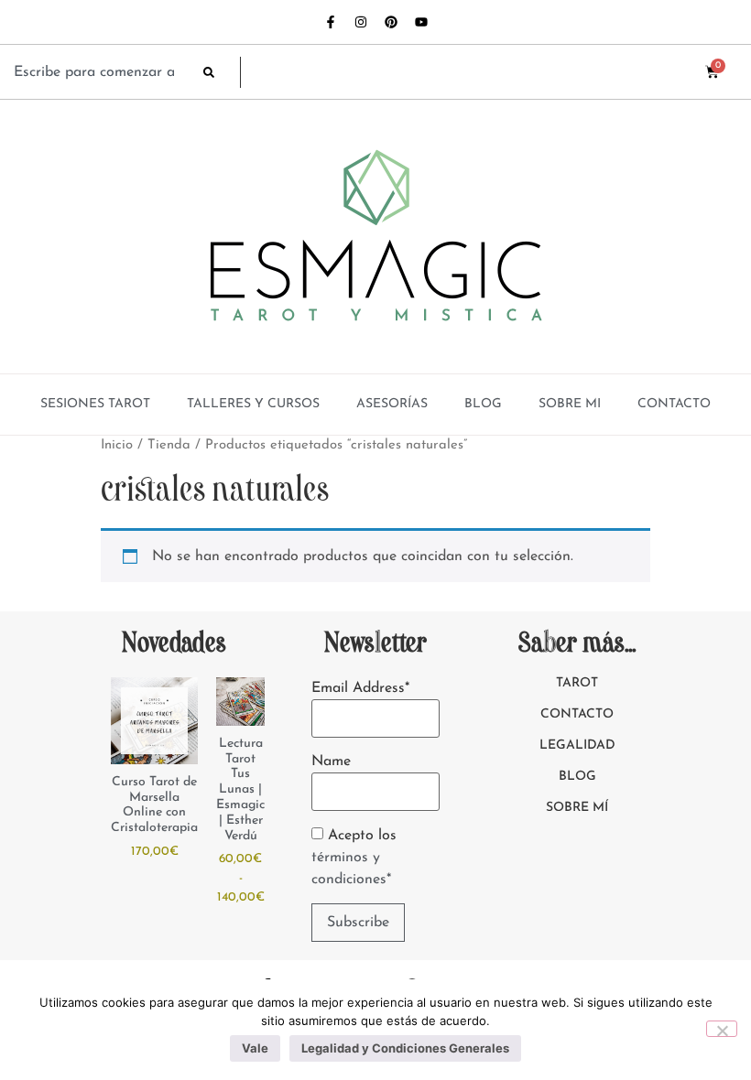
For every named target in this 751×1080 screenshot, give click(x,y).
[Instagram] (361, 22)
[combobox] (99, 72)
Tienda (168, 445)
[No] (721, 1029)
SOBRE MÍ (577, 808)
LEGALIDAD (577, 745)
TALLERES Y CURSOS (253, 404)
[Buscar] (221, 72)
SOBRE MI (570, 404)
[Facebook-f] (330, 22)
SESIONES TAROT (95, 404)
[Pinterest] (391, 22)
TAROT (577, 683)
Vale (255, 1048)
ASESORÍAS (392, 404)
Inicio (117, 445)
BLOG (483, 404)
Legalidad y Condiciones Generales (405, 1048)
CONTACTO (674, 404)
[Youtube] (421, 22)
